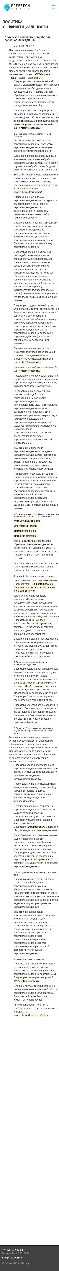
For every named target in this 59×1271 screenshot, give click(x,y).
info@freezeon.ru (12, 1257)
